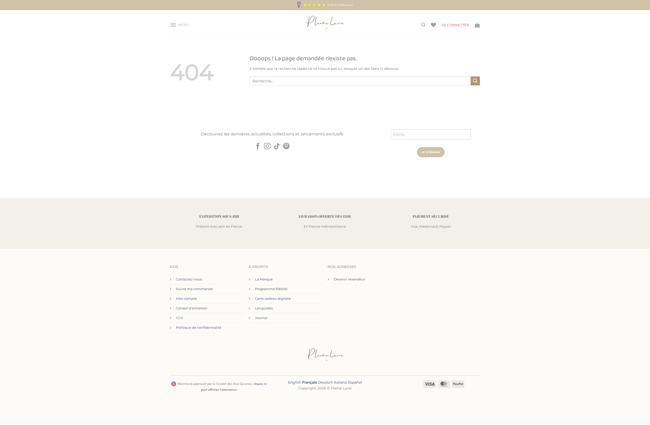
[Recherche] (423, 25)
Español (355, 382)
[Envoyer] (475, 81)
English (294, 382)
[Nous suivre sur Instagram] (267, 146)
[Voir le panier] (477, 24)
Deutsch (325, 382)
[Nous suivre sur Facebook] (258, 146)
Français (309, 382)
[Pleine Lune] (325, 25)
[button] (179, 25)
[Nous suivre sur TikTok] (277, 146)
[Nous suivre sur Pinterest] (286, 146)
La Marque (264, 279)
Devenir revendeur (349, 279)
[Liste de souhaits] (433, 24)
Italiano (340, 382)
